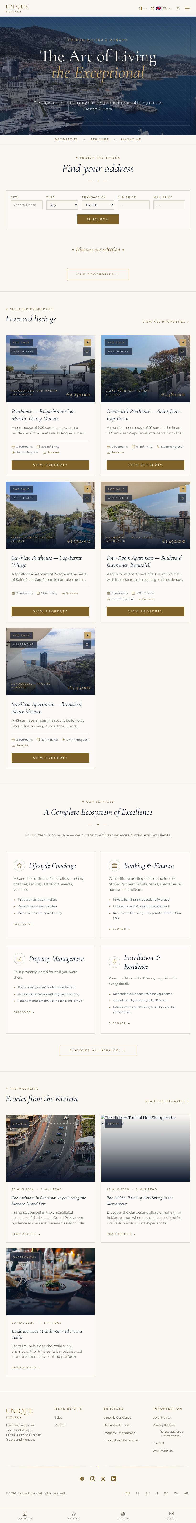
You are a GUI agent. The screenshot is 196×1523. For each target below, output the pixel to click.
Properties (67, 139)
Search (100, 219)
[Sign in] (178, 8)
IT (157, 1493)
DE (166, 1493)
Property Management (120, 1433)
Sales (58, 1417)
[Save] (87, 351)
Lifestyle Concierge (117, 1417)
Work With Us (163, 1450)
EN (127, 1493)
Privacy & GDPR (164, 1425)
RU (147, 1493)
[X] (103, 1478)
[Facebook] (82, 1478)
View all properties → (166, 321)
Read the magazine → (167, 1101)
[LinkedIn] (113, 1478)
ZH (176, 1493)
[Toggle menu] (187, 8)
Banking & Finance (117, 1425)
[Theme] (143, 8)
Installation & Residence (121, 1440)
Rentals (60, 1425)
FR (138, 1493)
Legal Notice (162, 1417)
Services (100, 139)
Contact (158, 1443)
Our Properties (98, 274)
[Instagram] (92, 1478)
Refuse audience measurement (171, 1433)
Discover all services (98, 1050)
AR (186, 1493)
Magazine (131, 139)
